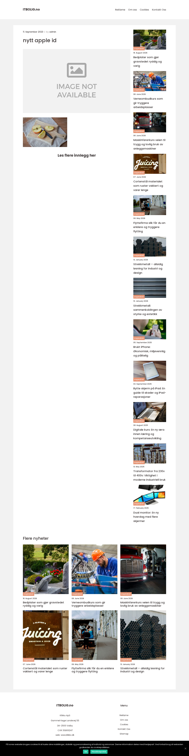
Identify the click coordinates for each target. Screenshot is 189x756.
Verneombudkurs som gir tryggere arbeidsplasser (148, 103)
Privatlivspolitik (99, 751)
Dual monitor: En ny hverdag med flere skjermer (146, 517)
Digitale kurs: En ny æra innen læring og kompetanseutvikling (148, 434)
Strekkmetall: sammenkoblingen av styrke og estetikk (147, 310)
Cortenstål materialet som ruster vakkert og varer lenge (148, 186)
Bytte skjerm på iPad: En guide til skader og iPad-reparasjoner (149, 393)
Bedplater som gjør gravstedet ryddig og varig (147, 61)
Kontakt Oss (159, 9)
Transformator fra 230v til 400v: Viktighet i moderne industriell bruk (149, 475)
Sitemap (124, 733)
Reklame (120, 9)
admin (52, 32)
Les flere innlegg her (77, 155)
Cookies (144, 9)
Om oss (132, 9)
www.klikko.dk (67, 734)
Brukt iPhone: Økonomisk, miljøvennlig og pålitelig (149, 351)
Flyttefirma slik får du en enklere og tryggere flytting (149, 227)
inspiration (139, 48)
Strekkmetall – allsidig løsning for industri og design (148, 268)
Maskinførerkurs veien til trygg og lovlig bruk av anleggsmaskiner (149, 144)
